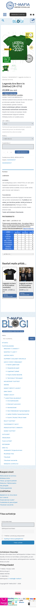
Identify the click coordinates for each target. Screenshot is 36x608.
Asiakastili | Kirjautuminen (13, 450)
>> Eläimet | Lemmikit (13, 404)
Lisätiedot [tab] (5, 175)
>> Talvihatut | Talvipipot (14, 378)
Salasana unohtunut (11, 464)
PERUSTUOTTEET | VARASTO (13, 427)
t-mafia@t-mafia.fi (14, 578)
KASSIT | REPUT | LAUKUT (12, 388)
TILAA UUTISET (7, 441)
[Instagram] (33, 14)
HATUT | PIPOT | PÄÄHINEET (13, 362)
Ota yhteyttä (4, 485)
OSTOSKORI (6, 444)
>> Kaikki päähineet (12, 364)
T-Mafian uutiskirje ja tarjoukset (14, 536)
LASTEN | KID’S (9, 355)
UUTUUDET (6, 434)
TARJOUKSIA (6, 437)
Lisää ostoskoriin (22, 152)
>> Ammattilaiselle (12, 401)
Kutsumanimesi (7, 521)
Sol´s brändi (4, 497)
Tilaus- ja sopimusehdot (8, 481)
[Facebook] (31, 14)
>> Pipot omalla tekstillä (14, 375)
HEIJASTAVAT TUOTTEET (12, 381)
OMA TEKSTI (8, 391)
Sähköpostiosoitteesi (8, 528)
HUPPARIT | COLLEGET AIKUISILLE (15, 359)
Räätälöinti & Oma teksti (8, 495)
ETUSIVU (5, 342)
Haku (4, 335)
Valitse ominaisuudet (8, 295)
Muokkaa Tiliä (9, 454)
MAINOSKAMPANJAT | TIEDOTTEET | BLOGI (13, 331)
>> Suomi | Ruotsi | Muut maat (16, 417)
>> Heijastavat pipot (12, 368)
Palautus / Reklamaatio (8, 483)
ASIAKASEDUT (12, 77)
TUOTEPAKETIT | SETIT (11, 424)
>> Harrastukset (11, 407)
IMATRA (6, 385)
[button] (18, 14)
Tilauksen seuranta (10, 460)
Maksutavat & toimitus (8, 476)
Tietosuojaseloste (6, 488)
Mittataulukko (5, 478)
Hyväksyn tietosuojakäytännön (13, 539)
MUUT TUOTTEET (9, 421)
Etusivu (4, 77)
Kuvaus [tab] (4, 171)
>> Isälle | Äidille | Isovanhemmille (17, 414)
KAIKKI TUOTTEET (9, 431)
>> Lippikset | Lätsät (12, 371)
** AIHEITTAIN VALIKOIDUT (12, 398)
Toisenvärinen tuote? (7, 500)
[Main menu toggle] (5, 14)
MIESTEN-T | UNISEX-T (11, 348)
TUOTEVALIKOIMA (8, 346)
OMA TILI (5, 448)
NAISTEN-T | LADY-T (10, 352)
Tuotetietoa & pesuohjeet (8, 502)
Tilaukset (7, 457)
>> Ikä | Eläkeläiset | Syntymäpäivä (17, 411)
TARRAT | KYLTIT (9, 395)
